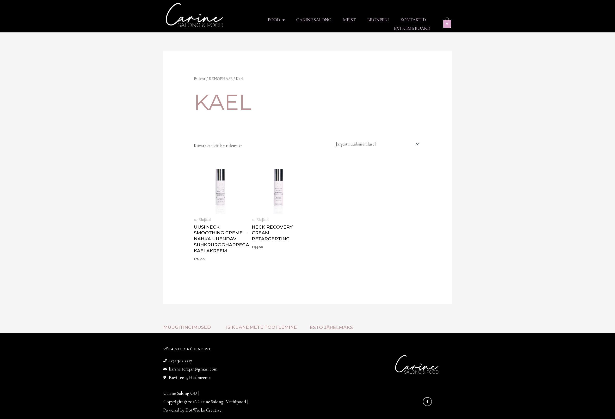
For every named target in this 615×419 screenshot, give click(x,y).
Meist (349, 20)
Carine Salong (314, 20)
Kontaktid (413, 20)
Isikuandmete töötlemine (261, 327)
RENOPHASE (221, 78)
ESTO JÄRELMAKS (331, 327)
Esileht (199, 78)
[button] (276, 20)
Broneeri (378, 20)
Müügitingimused (187, 327)
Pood (274, 20)
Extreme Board (412, 28)
